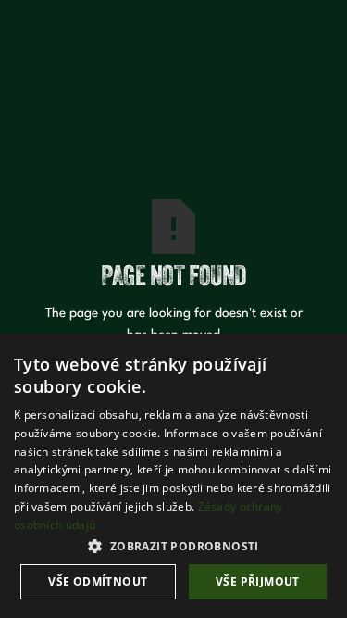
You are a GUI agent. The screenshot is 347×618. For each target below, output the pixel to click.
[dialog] (173, 476)
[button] (173, 546)
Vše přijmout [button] (258, 581)
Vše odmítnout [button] (97, 581)
